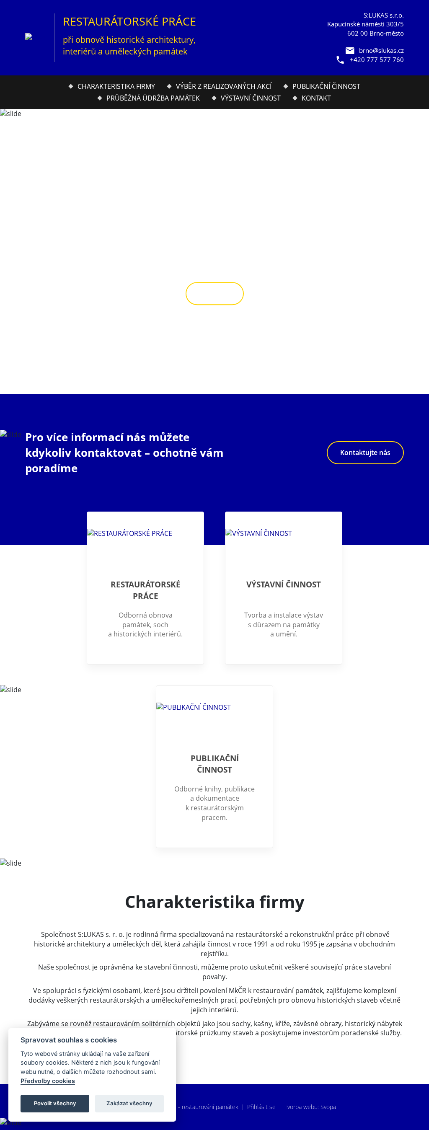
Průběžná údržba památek (153, 98)
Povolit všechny (55, 1103)
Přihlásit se (261, 1107)
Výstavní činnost (251, 98)
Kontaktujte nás (365, 452)
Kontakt (316, 98)
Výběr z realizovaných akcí (223, 86)
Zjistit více (214, 293)
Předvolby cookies (48, 1080)
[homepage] (35, 38)
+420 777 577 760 (377, 59)
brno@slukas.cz (381, 50)
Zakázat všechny (129, 1103)
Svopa (328, 1107)
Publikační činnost (326, 86)
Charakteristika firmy (116, 86)
